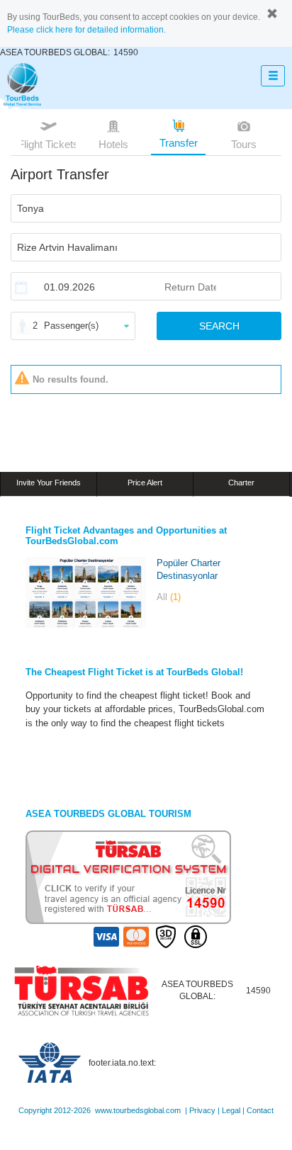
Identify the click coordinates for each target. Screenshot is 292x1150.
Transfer (178, 143)
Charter (241, 482)
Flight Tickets (48, 144)
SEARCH (219, 326)
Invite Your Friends (48, 482)
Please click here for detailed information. (86, 30)
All (169, 597)
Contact (260, 1110)
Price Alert (145, 482)
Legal (231, 1110)
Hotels (113, 144)
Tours (244, 144)
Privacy (202, 1110)
